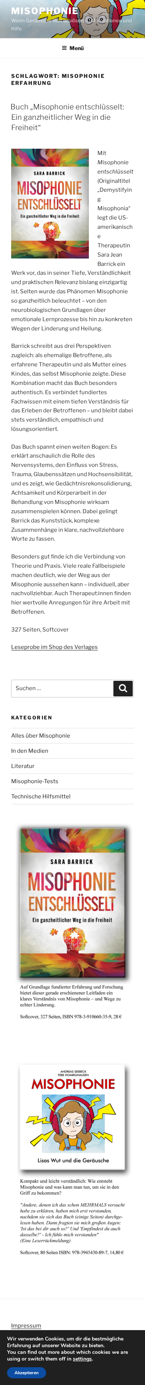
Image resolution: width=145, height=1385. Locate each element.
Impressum (26, 1325)
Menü (77, 48)
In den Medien (29, 751)
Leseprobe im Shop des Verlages (54, 647)
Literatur (23, 766)
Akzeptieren (26, 1373)
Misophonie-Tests (34, 781)
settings (82, 1359)
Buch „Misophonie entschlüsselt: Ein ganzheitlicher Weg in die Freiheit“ (67, 117)
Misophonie (45, 11)
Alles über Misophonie (40, 735)
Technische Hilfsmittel (41, 796)
